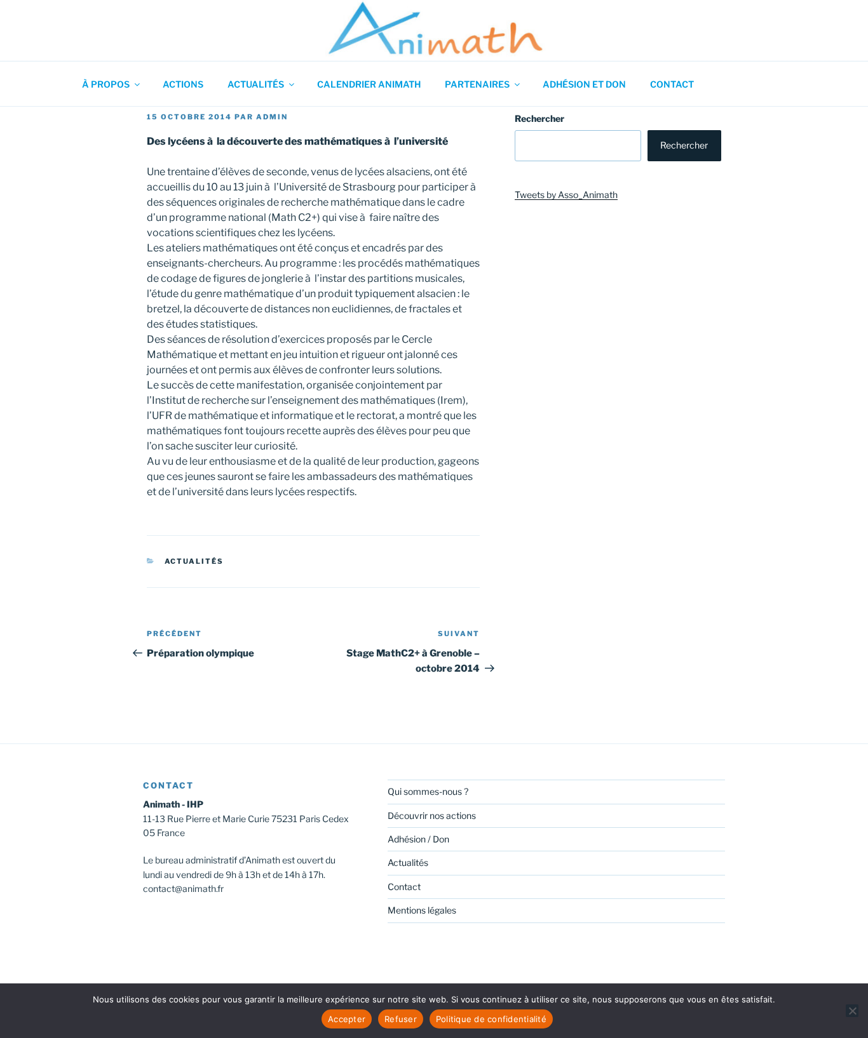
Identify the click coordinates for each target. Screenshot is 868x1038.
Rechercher (539, 118)
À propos (106, 84)
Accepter (346, 1019)
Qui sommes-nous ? (428, 791)
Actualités (255, 84)
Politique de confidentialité (491, 1019)
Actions (183, 84)
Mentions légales (422, 910)
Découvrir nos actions (432, 815)
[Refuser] (852, 1010)
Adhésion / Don (418, 839)
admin (272, 116)
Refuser (400, 1019)
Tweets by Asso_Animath (566, 194)
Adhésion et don (584, 84)
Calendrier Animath (369, 84)
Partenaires (477, 84)
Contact (672, 84)
